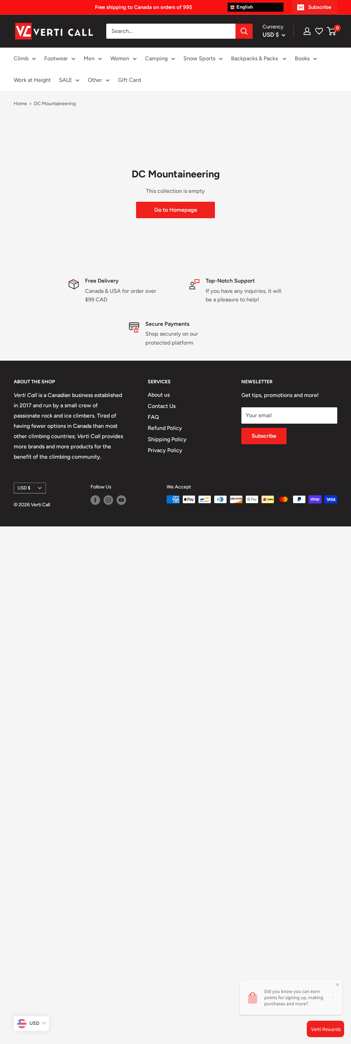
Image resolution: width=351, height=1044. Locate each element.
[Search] (244, 31)
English (244, 7)
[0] (331, 31)
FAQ (153, 417)
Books (302, 58)
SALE (65, 80)
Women (119, 58)
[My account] (307, 31)
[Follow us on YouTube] (121, 500)
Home (20, 104)
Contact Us (162, 406)
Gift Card (129, 80)
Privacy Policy (165, 450)
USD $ (24, 487)
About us (159, 395)
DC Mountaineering (55, 104)
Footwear (56, 58)
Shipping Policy (167, 439)
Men (89, 58)
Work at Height (32, 80)
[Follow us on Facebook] (95, 500)
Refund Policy (165, 428)
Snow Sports (199, 58)
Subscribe (319, 7)
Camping (156, 58)
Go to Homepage (175, 210)
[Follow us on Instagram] (108, 500)
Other (95, 80)
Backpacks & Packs (255, 58)
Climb (21, 58)
